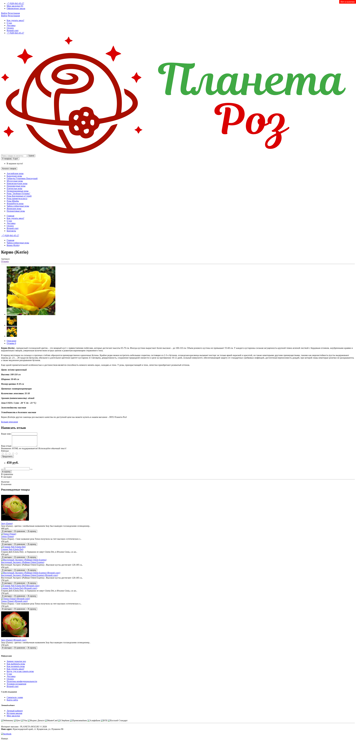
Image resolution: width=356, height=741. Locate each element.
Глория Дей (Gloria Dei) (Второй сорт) (19, 588)
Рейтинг (5, 451)
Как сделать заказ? (15, 20)
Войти (4, 13)
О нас (9, 23)
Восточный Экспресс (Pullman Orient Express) (22, 562)
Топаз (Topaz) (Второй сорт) (14, 601)
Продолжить (7, 456)
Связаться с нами (15, 697)
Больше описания (9, 422)
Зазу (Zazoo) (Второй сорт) (13, 640)
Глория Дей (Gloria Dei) (12, 549)
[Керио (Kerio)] (31, 314)
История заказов (14, 713)
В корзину (6, 472)
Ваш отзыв (6, 446)
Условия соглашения (16, 684)
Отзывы (5, 261)
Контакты (11, 231)
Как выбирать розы (16, 664)
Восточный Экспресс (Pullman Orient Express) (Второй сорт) (29, 575)
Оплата (10, 28)
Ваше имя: (6, 434)
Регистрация (14, 13)
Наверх (4, 738)
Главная (10, 216)
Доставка (11, 25)
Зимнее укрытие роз (16, 661)
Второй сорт (12, 30)
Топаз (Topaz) (7, 536)
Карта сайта (12, 700)
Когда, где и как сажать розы (20, 671)
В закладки (6, 477)
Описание (11, 341)
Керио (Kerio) (13, 245)
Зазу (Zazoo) (7, 523)
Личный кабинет (15, 711)
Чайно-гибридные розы (18, 243)
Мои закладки (13, 716)
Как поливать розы (16, 666)
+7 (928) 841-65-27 (15, 33)
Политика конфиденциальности (22, 681)
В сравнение (7, 474)
